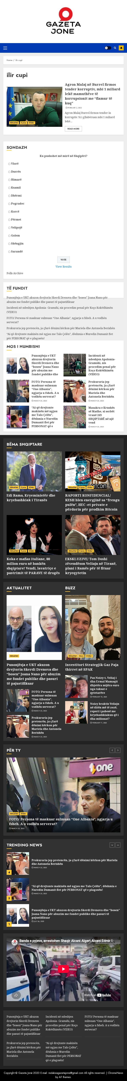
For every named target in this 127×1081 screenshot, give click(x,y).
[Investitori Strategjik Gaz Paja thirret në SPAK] (92, 627)
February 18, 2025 (99, 697)
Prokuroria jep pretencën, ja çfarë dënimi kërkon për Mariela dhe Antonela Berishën (61, 328)
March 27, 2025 (40, 919)
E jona (23, 122)
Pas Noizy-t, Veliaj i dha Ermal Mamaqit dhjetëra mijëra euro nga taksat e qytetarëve (104, 685)
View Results (64, 266)
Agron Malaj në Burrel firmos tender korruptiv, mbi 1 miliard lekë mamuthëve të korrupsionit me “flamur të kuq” (92, 93)
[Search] (115, 48)
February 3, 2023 (75, 108)
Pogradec (17, 203)
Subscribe (121, 47)
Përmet (16, 219)
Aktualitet (14, 122)
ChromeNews (115, 1073)
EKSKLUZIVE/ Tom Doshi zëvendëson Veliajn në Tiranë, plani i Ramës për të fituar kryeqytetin (90, 566)
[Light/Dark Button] (108, 48)
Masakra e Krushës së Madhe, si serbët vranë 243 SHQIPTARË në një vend (101, 415)
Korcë (15, 211)
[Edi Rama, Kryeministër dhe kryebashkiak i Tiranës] (34, 471)
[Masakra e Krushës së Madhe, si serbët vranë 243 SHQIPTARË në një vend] (75, 417)
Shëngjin (17, 243)
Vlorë (15, 163)
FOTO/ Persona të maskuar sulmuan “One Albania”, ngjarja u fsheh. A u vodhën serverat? (45, 389)
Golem (15, 235)
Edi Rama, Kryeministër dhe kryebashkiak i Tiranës (31, 497)
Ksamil (16, 187)
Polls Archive (15, 273)
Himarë (16, 179)
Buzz (81, 656)
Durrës (16, 171)
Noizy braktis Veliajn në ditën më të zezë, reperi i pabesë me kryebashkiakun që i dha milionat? (104, 711)
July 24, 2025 (39, 895)
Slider (31, 122)
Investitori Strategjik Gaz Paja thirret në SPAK (91, 667)
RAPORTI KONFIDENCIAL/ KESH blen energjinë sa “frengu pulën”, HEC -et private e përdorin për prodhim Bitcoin (92, 502)
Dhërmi (16, 195)
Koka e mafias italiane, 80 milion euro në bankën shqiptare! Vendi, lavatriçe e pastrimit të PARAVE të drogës (33, 566)
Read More (73, 128)
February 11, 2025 (99, 723)
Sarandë (17, 251)
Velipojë (16, 227)
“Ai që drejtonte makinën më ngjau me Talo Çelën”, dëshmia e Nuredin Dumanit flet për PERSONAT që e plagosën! (45, 419)
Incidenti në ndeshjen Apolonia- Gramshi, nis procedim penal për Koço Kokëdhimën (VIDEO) (102, 365)
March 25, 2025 (40, 401)
